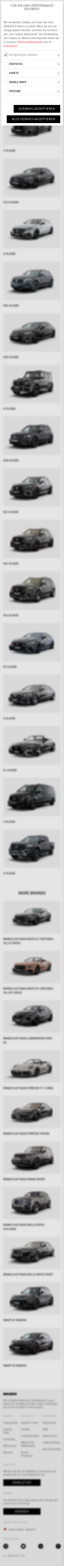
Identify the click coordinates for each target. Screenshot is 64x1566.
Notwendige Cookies (23, 55)
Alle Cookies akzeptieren (33, 119)
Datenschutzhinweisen (30, 42)
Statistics (15, 64)
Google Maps (17, 82)
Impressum (10, 46)
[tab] (32, 54)
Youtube (15, 91)
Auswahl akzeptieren (37, 108)
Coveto (14, 73)
